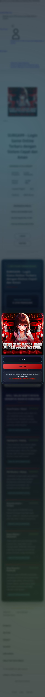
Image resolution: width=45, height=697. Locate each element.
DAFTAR (22, 366)
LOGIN (23, 359)
